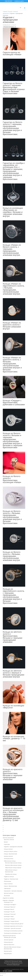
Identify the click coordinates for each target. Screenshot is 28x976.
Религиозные (7, 881)
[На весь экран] (2, 973)
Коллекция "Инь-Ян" (9, 912)
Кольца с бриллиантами (10, 854)
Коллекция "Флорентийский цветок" (13, 923)
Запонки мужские (8, 939)
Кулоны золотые (8, 856)
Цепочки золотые (8, 893)
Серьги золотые (8, 883)
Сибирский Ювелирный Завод (13, 961)
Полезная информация (13, 964)
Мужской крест (8, 953)
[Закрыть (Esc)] (5, 973)
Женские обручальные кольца (13, 863)
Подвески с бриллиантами (11, 879)
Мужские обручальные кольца (13, 865)
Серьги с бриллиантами (10, 886)
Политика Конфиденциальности (13, 963)
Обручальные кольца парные (13, 867)
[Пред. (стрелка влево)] (0, 975)
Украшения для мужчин (9, 935)
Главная (5, 11)
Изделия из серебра (8, 898)
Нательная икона (8, 858)
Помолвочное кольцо (10, 874)
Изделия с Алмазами (8, 900)
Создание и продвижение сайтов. (14, 969)
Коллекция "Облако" (9, 919)
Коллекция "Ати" (8, 902)
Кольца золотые (8, 849)
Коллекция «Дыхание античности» (13, 926)
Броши (6, 842)
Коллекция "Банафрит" (10, 904)
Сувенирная (7, 888)
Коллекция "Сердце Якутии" (11, 921)
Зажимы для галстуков (10, 937)
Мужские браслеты (9, 944)
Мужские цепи (8, 951)
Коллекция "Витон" (9, 909)
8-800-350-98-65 (8, 1)
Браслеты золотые (9, 839)
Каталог (10, 11)
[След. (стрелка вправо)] (2, 975)
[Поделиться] (3, 973)
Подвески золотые (9, 876)
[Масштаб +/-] (0, 973)
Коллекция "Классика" (10, 914)
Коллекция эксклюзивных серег (12, 933)
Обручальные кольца (9, 861)
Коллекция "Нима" (9, 916)
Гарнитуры (7, 844)
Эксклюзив (7, 895)
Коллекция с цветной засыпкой (12, 928)
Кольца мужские (8, 942)
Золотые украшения (8, 837)
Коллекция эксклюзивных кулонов (13, 931)
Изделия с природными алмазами (13, 846)
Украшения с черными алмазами (13, 891)
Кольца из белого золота (10, 851)
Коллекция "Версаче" (9, 907)
